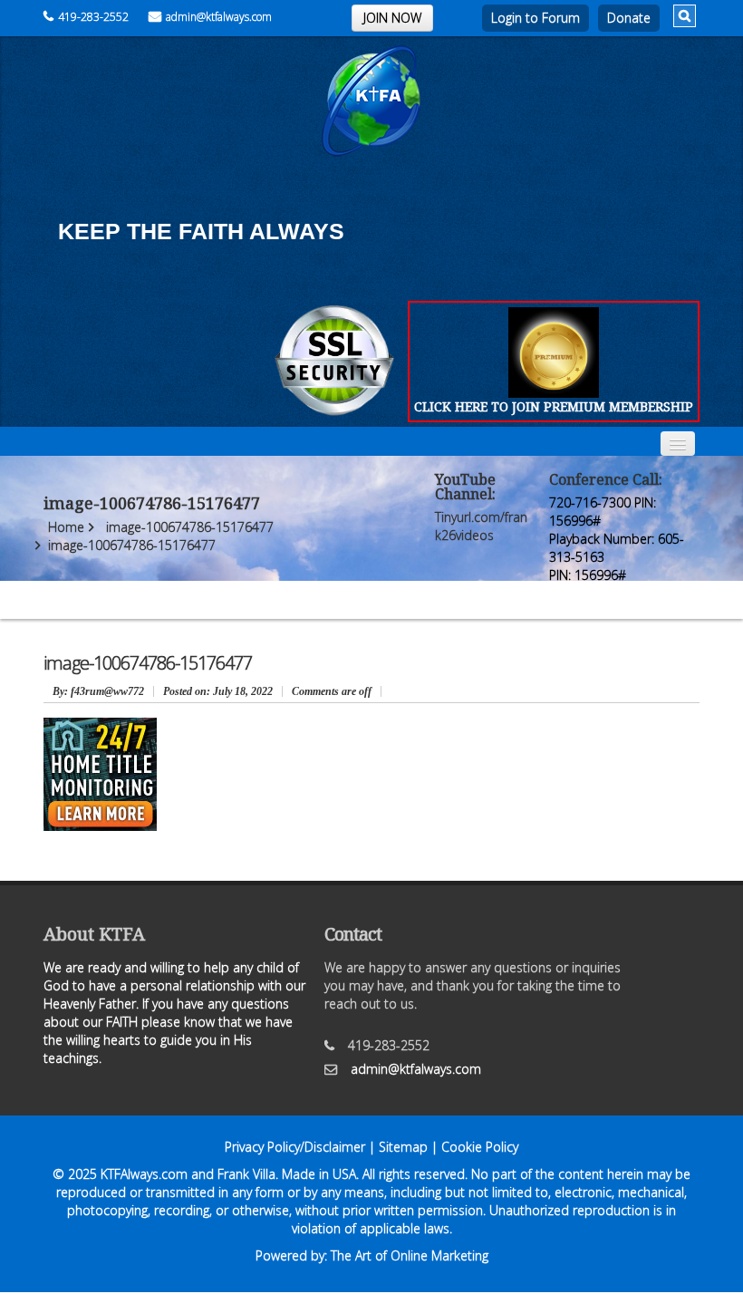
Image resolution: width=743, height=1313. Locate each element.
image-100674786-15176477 (190, 527)
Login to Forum (535, 17)
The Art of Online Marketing (409, 1255)
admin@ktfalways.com (219, 16)
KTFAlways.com (144, 1174)
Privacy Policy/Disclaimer (295, 1146)
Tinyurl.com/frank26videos (481, 526)
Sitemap (403, 1146)
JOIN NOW (392, 17)
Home (66, 527)
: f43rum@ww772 (98, 691)
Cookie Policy (479, 1146)
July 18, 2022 (218, 691)
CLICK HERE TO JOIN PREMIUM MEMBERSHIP (553, 406)
